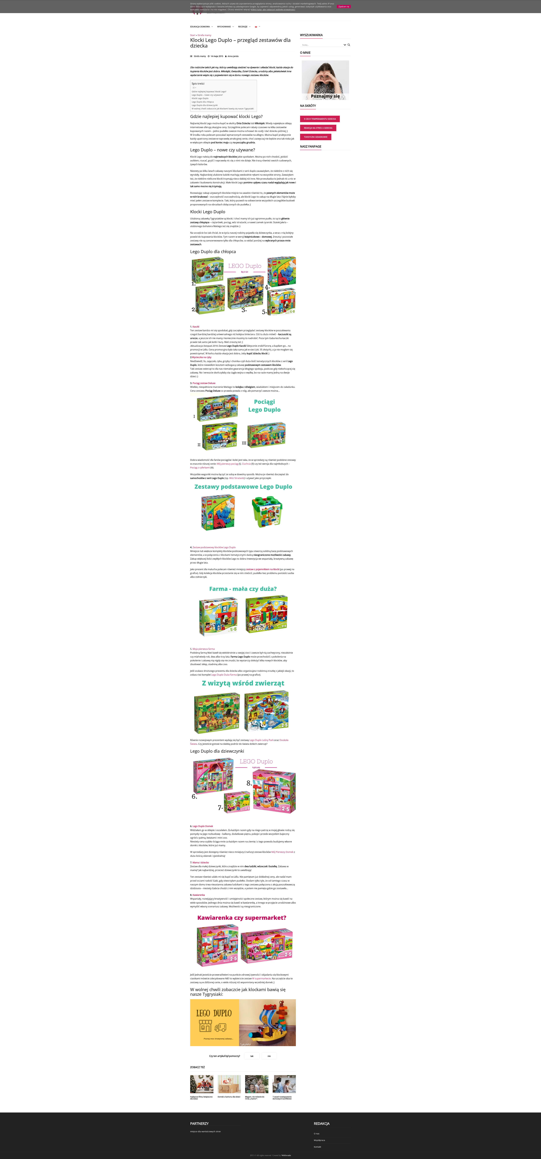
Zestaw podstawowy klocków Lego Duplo (214, 547)
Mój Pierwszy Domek (282, 852)
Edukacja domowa (200, 26)
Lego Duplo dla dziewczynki (205, 105)
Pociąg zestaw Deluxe (204, 383)
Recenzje (242, 26)
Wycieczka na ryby (201, 357)
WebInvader (286, 1155)
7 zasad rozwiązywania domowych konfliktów (282, 1097)
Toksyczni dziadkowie (315, 137)
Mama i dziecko (201, 862)
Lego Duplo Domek (203, 826)
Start (192, 35)
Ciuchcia (246, 463)
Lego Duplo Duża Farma (224, 674)
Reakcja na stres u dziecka (318, 128)
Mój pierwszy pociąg (227, 463)
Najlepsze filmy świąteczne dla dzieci (201, 1097)
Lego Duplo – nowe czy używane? (207, 95)
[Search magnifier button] (349, 45)
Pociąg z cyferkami (200, 467)
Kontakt (317, 1146)
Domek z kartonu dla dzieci (229, 1096)
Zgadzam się (344, 6)
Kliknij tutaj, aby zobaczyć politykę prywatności (273, 9)
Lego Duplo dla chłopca (203, 101)
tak (251, 1056)
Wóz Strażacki (236, 478)
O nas (316, 1133)
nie (269, 1056)
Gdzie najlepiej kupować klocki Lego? (209, 91)
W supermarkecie (261, 978)
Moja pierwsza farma (204, 648)
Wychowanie (224, 26)
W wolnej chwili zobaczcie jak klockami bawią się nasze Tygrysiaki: (223, 108)
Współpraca (319, 1140)
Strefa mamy (204, 35)
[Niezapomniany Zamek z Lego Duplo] (243, 1022)
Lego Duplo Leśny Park (262, 740)
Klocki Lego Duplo (200, 98)
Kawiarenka (199, 894)
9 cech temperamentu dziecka (320, 119)
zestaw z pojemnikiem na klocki (262, 569)
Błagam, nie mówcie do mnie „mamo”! (254, 1097)
